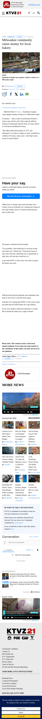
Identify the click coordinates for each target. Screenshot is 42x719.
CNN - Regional (22, 356)
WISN (17, 112)
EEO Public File (7, 654)
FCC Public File (7, 659)
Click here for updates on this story (14, 108)
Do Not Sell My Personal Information (15, 667)
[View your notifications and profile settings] (38, 550)
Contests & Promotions (10, 681)
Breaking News (7, 678)
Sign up (36, 536)
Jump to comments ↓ (9, 364)
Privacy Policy (7, 662)
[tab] (8, 550)
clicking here (18, 523)
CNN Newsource (9, 86)
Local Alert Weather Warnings (12, 689)
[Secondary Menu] (5, 13)
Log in (31, 536)
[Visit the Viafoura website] (35, 592)
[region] (21, 565)
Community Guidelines (10, 649)
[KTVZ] (15, 13)
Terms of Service (8, 664)
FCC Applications (8, 657)
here (12, 529)
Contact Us (6, 651)
